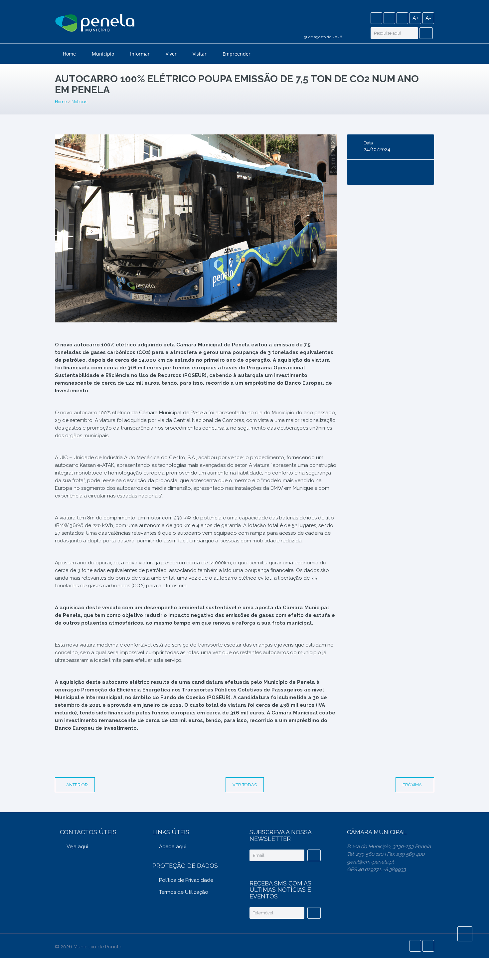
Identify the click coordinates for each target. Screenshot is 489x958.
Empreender (236, 54)
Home (69, 54)
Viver (171, 54)
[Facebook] (376, 18)
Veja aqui (77, 847)
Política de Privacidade (186, 880)
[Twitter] (389, 18)
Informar (140, 54)
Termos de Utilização (183, 892)
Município (103, 54)
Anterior (77, 784)
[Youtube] (402, 18)
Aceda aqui (172, 847)
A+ (415, 18)
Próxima (413, 784)
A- (428, 18)
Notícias (79, 101)
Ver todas (245, 784)
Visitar (200, 54)
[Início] (94, 24)
